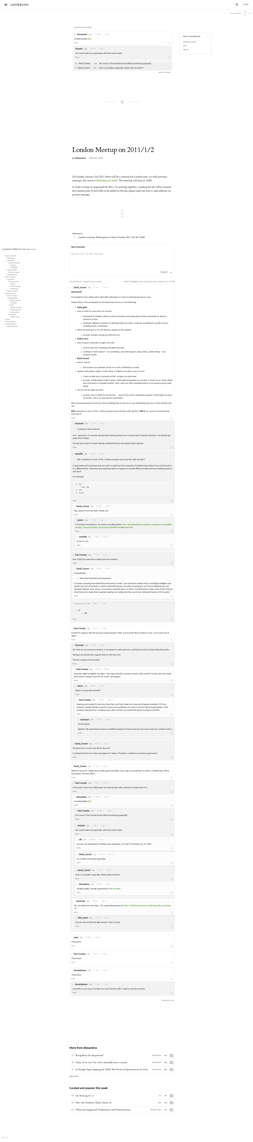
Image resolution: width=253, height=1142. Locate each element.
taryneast (79, 424)
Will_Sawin (83, 918)
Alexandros (82, 34)
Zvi (160, 1096)
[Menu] (5, 4)
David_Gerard (80, 288)
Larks (76, 938)
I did (86, 541)
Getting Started (189, 42)
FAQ (185, 46)
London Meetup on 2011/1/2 (19, 249)
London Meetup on (113, 150)
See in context (164, 72)
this (89, 39)
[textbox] (122, 257)
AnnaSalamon (80, 970)
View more (73, 1076)
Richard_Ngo (155, 1110)
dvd (159, 1103)
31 (12, 1138)
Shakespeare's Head (106, 181)
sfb (80, 840)
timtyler (79, 49)
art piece (116, 889)
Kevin (80, 686)
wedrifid (79, 454)
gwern (80, 520)
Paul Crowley (81, 555)
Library (186, 50)
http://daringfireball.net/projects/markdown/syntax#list (147, 525)
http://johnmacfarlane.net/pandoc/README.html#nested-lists (105, 528)
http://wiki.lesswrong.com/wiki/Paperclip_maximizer (147, 906)
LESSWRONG (20, 5)
